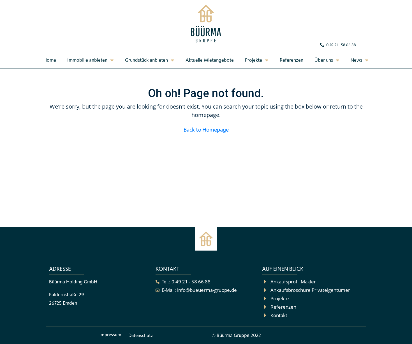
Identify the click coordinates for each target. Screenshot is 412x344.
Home (49, 60)
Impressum (110, 334)
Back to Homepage (206, 129)
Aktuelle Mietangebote (210, 60)
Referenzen (291, 60)
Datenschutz (140, 335)
